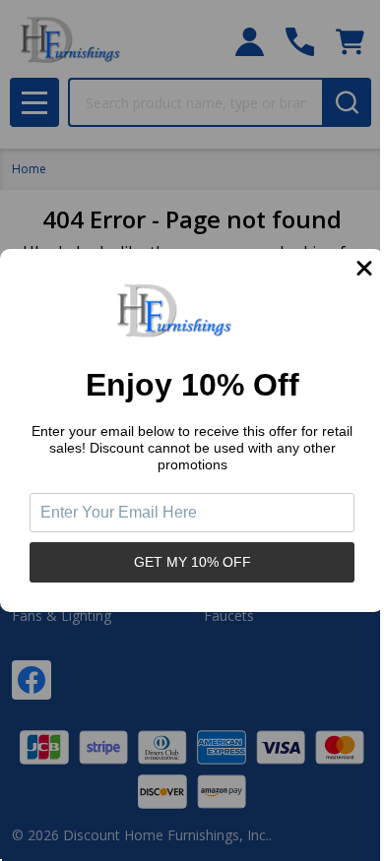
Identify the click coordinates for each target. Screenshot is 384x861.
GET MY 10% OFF (192, 562)
